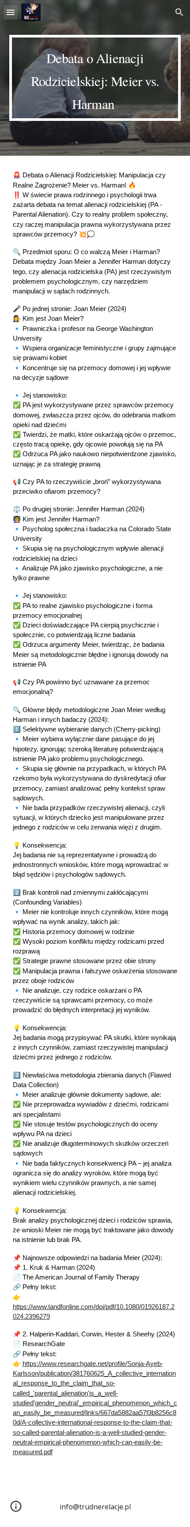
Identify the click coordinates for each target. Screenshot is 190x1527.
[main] (95, 78)
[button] (10, 12)
